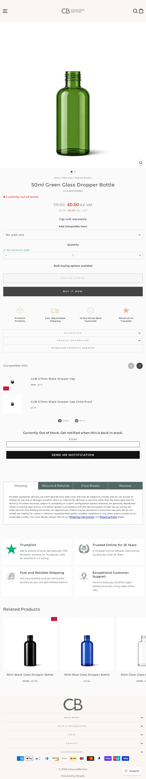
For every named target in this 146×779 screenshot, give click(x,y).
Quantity (73, 244)
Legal (72, 735)
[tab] (20, 486)
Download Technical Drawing (73, 348)
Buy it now (73, 291)
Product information (73, 340)
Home (57, 178)
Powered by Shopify (73, 775)
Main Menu (72, 717)
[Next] (139, 366)
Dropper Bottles (83, 178)
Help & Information (72, 726)
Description (73, 333)
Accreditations (72, 752)
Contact (72, 743)
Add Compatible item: (73, 226)
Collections (67, 178)
